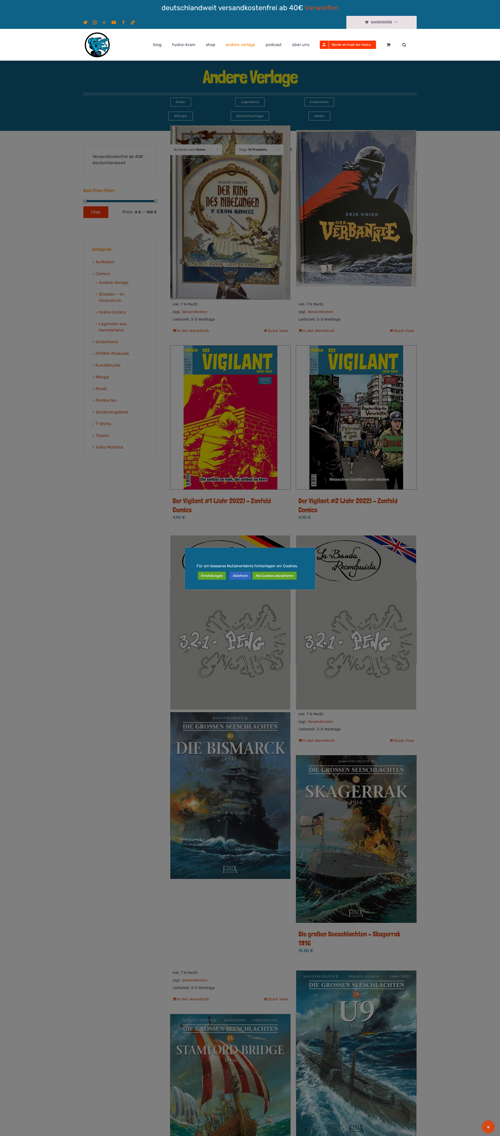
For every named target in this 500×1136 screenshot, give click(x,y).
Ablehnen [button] (240, 576)
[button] (404, 44)
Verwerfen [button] (322, 8)
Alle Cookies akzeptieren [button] (274, 576)
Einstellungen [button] (212, 576)
